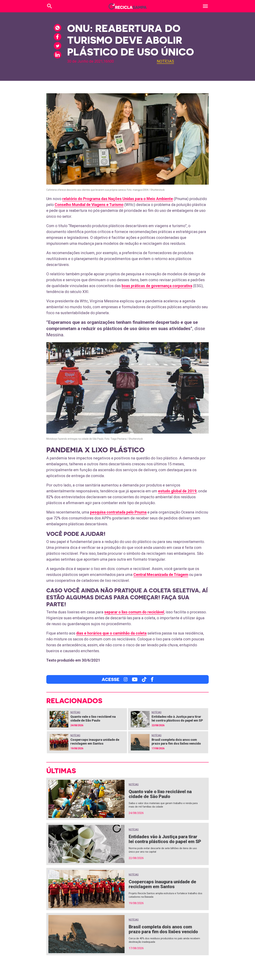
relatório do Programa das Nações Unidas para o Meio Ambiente (117, 199)
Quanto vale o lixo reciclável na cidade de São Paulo (93, 718)
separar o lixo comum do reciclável (134, 612)
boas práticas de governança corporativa (157, 286)
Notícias (165, 61)
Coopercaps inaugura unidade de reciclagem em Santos (94, 741)
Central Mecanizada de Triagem (160, 574)
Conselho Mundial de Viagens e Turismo (89, 204)
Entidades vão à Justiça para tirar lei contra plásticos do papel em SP (177, 718)
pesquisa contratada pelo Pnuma (118, 512)
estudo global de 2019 (177, 491)
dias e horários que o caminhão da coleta (111, 633)
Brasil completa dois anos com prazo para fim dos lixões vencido (176, 741)
